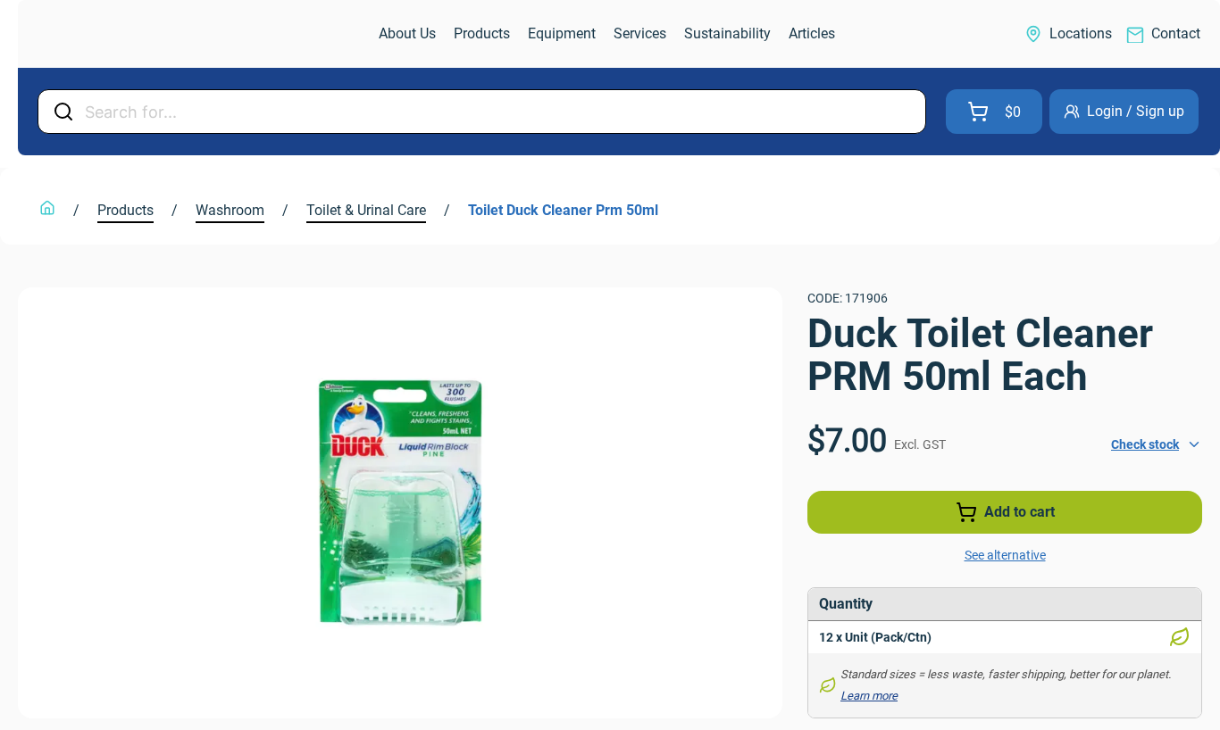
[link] (112, 34)
